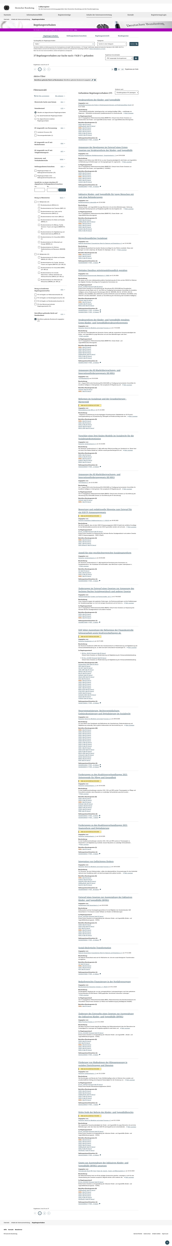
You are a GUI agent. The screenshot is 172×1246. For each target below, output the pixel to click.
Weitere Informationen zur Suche (97, 48)
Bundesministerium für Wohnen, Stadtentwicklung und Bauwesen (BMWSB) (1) (53, 249)
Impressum (165, 1234)
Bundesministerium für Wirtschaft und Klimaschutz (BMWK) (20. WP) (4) (51, 280)
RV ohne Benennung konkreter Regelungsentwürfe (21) (46, 305)
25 (116, 69)
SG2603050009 (82, 262)
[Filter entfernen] (95, 80)
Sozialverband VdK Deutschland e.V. (88, 905)
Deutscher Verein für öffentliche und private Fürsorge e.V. (94, 328)
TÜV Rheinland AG (83, 378)
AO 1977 (80, 668)
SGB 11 (80, 742)
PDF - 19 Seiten (94, 362)
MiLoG (80, 673)
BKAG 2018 (81, 689)
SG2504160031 (82, 815)
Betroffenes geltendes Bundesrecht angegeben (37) (50, 320)
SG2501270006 (82, 974)
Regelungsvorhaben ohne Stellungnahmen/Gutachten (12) (46, 176)
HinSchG (80, 300)
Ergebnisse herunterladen (112, 55)
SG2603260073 (82, 767)
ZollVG (80, 693)
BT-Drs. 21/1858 (83, 531)
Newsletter (18, 1229)
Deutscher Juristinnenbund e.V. (87, 444)
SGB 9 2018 (81, 749)
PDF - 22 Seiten (94, 767)
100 (122, 69)
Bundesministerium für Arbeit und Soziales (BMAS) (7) (53, 220)
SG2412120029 (82, 1155)
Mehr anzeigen (129, 113)
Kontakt (131, 15)
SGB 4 (80, 174)
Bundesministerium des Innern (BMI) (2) (52, 216)
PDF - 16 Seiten (93, 765)
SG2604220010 (82, 310)
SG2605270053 (82, 312)
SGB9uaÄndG (82, 126)
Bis (48, 186)
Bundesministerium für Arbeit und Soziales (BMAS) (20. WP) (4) (53, 258)
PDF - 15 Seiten (94, 312)
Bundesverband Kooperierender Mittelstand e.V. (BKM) (94, 275)
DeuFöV (80, 885)
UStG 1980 (81, 669)
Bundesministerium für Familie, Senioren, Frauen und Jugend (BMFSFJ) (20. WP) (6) (53, 263)
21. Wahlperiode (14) (43, 202)
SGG (79, 928)
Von (35, 186)
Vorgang (91, 286)
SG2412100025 (82, 1054)
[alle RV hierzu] (86, 124)
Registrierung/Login (158, 15)
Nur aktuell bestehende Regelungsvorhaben (49, 115)
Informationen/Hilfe (34, 15)
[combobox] (112, 44)
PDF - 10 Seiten (94, 310)
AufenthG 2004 (82, 695)
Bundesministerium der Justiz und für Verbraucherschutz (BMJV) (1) (51, 212)
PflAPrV (80, 807)
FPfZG (80, 809)
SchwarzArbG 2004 (83, 664)
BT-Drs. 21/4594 (83, 286)
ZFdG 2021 (81, 691)
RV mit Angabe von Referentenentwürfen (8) (50, 294)
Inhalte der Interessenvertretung (99, 15)
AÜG (79, 678)
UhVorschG (81, 755)
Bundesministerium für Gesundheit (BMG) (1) (53, 238)
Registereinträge (64, 15)
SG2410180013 (82, 1204)
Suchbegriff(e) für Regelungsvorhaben (44, 40)
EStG (79, 760)
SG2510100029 (82, 466)
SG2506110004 (82, 765)
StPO (79, 666)
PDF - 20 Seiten (94, 940)
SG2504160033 (82, 817)
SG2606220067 (82, 186)
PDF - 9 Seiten (93, 1204)
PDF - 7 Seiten (93, 817)
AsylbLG (80, 460)
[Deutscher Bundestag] (20, 7)
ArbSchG (80, 675)
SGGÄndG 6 (81, 1150)
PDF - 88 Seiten (94, 889)
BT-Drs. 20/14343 (83, 916)
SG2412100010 (82, 1104)
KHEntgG (81, 804)
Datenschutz (147, 1234)
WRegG (80, 671)
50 (119, 69)
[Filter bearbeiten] (92, 80)
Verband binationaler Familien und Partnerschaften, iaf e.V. (95, 596)
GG (79, 571)
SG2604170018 (82, 362)
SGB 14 (80, 133)
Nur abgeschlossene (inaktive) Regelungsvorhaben (46, 120)
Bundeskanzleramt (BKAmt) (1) (50, 205)
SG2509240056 (82, 581)
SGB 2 (80, 129)
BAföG (80, 462)
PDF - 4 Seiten (93, 262)
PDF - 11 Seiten (93, 974)
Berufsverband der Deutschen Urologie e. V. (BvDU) (93, 987)
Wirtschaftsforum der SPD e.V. (87, 410)
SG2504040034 (82, 889)
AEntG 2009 (81, 677)
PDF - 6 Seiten (93, 139)
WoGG (80, 426)
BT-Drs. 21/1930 (86, 658)
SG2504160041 (82, 854)
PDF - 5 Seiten (93, 581)
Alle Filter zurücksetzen (42, 96)
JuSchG (80, 135)
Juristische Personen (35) (44, 132)
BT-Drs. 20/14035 (83, 1033)
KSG (79, 969)
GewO (80, 696)
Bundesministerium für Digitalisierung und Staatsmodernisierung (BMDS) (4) (52, 232)
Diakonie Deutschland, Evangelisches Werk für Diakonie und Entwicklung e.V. (100, 243)
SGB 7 (80, 543)
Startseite (7, 15)
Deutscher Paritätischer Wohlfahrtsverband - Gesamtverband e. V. (97, 155)
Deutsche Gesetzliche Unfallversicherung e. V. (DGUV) (93, 520)
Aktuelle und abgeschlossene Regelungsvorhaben (51, 112)
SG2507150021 (82, 703)
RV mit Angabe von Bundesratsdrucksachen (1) (50, 301)
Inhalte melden (156, 1234)
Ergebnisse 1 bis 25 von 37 (41, 64)
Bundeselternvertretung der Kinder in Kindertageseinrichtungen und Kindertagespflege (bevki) (105, 105)
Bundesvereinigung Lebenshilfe (87, 202)
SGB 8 (80, 124)
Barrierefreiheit (138, 1234)
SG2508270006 (82, 622)
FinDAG (80, 304)
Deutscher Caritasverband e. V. (87, 785)
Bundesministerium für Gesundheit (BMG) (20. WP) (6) (53, 268)
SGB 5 (80, 131)
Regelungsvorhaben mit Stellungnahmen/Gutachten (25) (46, 171)
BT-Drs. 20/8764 (83, 1084)
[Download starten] (136, 58)
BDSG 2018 (81, 305)
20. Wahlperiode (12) (43, 254)
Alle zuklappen (59, 96)
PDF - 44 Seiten (94, 186)
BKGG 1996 (81, 428)
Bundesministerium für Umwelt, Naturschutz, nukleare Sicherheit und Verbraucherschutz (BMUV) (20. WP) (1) (52, 274)
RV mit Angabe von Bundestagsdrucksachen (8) (50, 298)
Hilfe (5, 1229)
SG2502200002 (82, 940)
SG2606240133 (82, 139)
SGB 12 (80, 258)
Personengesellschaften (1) (45, 135)
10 (113, 69)
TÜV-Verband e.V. (83, 482)
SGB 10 (80, 751)
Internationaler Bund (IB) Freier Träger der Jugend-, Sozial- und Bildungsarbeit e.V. (102, 1171)
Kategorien (100, 40)
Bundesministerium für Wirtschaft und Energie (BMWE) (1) (51, 243)
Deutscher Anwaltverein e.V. (86, 641)
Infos (75, 30)
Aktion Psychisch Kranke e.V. (86, 1022)
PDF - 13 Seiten (94, 466)
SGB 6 (80, 614)
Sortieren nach (119, 89)
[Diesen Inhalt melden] (100, 139)
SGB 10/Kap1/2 (82, 545)
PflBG (80, 811)
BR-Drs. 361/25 (86, 653)
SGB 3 (80, 616)
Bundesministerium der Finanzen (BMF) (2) (53, 208)
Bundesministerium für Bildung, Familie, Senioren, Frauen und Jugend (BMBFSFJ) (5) (53, 226)
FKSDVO (80, 698)
